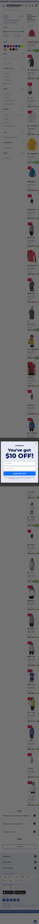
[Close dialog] (36, 443)
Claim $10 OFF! (19, 473)
